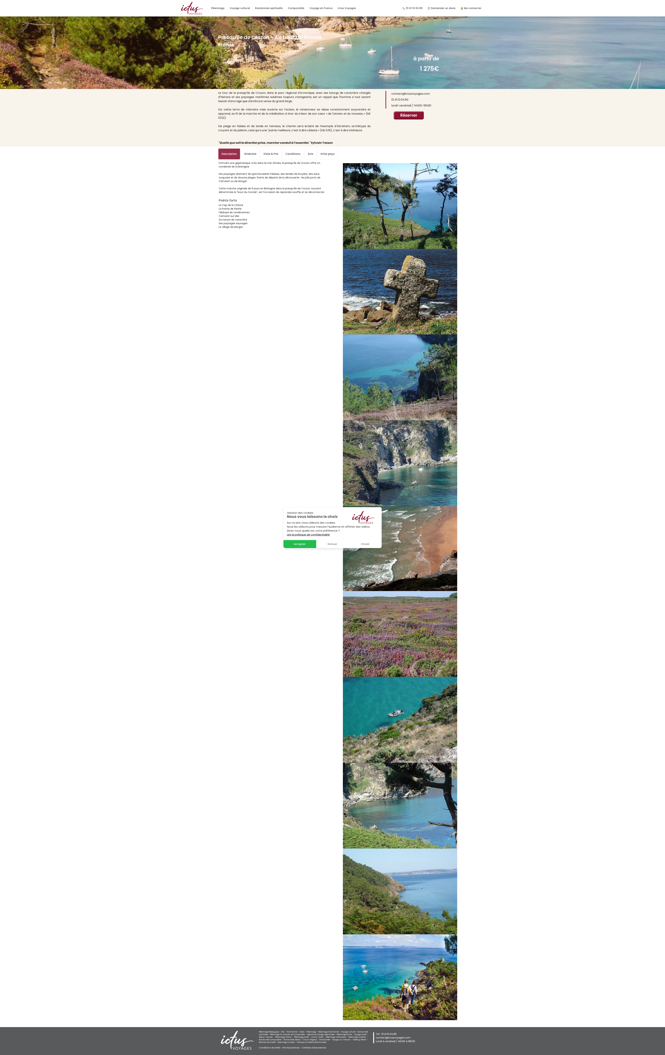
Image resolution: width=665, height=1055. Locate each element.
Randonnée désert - (293, 1039)
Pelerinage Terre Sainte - (329, 1032)
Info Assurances (290, 1047)
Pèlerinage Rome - (345, 1034)
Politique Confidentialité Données (312, 1042)
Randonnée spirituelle (269, 8)
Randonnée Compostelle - (271, 1039)
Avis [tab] (310, 154)
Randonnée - (325, 1039)
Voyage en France (320, 8)
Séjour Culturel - (267, 1037)
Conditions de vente (269, 1047)
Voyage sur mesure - (342, 1039)
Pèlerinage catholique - (337, 1037)
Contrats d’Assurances (314, 1047)
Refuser (332, 544)
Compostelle (296, 8)
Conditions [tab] (292, 154)
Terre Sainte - (293, 1032)
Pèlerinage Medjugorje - (270, 1032)
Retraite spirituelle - (268, 1042)
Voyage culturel (240, 8)
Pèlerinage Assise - (284, 1037)
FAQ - (283, 1032)
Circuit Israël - (318, 1037)
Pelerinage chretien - (358, 1037)
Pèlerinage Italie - (303, 1037)
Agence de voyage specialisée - (322, 1034)
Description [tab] (229, 154)
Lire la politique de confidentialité (308, 534)
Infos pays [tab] (328, 154)
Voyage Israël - (361, 1034)
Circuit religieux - (311, 1039)
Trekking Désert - (360, 1039)
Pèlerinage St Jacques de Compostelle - (288, 1034)
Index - (302, 1032)
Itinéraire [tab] (250, 154)
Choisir (365, 544)
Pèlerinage (217, 8)
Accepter (300, 544)
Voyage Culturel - (349, 1032)
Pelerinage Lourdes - (287, 1042)
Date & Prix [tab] (271, 154)
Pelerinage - (312, 1032)
